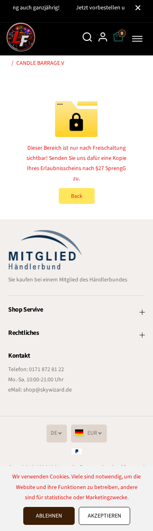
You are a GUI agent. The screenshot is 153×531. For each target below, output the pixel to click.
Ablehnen (49, 516)
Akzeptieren (104, 516)
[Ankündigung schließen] (138, 8)
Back (76, 196)
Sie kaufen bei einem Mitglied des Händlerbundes (67, 280)
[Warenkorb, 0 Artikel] (118, 41)
